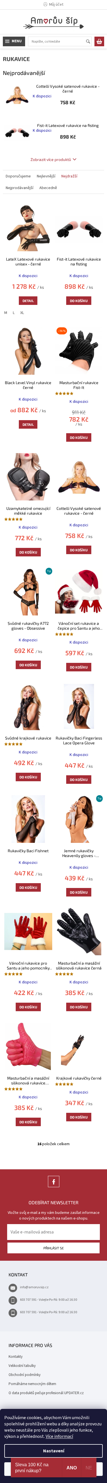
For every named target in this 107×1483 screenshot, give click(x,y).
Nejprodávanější (19, 188)
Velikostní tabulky (22, 1365)
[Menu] (14, 41)
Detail (28, 301)
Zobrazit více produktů (51, 159)
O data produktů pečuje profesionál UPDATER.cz (46, 1393)
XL (22, 313)
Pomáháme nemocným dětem (32, 1383)
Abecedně (48, 188)
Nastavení (53, 1451)
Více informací (59, 1436)
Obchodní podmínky (25, 1374)
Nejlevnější (46, 176)
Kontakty (16, 1356)
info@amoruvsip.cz (34, 1287)
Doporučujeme (18, 176)
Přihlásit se (53, 1248)
